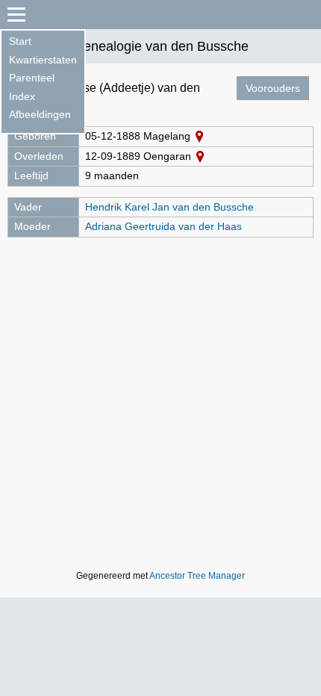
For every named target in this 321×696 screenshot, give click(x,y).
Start (20, 41)
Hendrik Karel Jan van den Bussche (169, 207)
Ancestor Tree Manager (197, 576)
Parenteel (31, 78)
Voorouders (273, 88)
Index (22, 96)
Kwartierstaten (43, 60)
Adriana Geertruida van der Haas (163, 226)
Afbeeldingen (40, 114)
